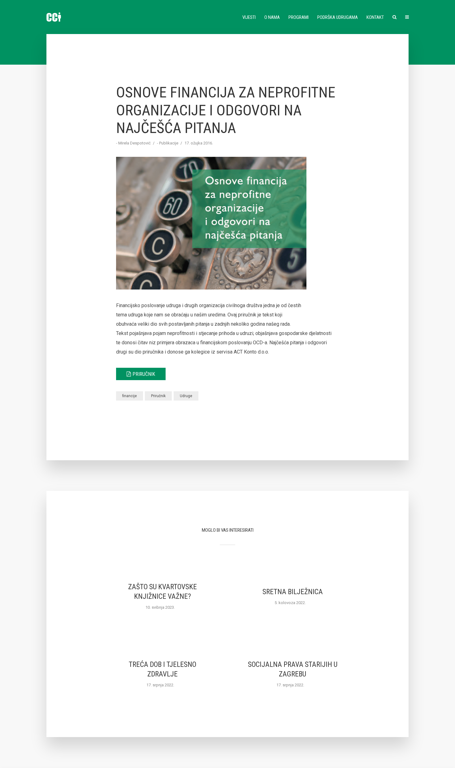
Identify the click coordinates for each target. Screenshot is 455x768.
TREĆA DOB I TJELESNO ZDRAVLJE (162, 669)
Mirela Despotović (134, 143)
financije (129, 396)
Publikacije (168, 143)
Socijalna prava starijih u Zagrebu (292, 669)
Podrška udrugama (337, 17)
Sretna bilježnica (292, 592)
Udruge (186, 396)
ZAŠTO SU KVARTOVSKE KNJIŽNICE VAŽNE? (162, 592)
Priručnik (143, 374)
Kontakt (375, 17)
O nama (272, 17)
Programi (298, 17)
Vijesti (249, 17)
